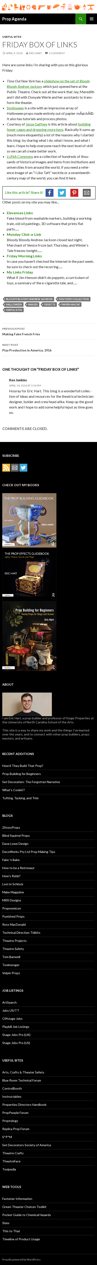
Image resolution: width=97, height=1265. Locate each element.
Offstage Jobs (12, 1018)
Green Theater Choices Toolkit (24, 1207)
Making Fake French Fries (21, 331)
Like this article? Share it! (24, 192)
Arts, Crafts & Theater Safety (23, 1072)
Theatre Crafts (13, 1153)
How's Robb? (11, 876)
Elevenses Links (20, 213)
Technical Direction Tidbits (21, 932)
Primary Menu (91, 18)
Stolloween (15, 108)
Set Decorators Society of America (26, 1145)
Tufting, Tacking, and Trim (20, 798)
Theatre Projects (14, 941)
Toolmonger (10, 965)
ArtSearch (9, 1002)
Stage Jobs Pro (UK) (16, 1035)
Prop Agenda (14, 18)
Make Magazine (13, 892)
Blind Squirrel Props (16, 835)
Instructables (11, 1096)
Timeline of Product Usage (21, 1239)
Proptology (10, 1121)
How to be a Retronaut (18, 868)
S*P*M (7, 1137)
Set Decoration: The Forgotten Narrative (31, 782)
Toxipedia (9, 1169)
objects (49, 304)
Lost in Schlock (12, 884)
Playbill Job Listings (15, 1027)
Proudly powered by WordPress (21, 1259)
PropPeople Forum (15, 1113)
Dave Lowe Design (15, 844)
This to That (11, 1231)
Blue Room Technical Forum (21, 1080)
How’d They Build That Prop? (22, 766)
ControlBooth (12, 1088)
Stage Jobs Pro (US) (16, 1043)
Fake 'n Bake (11, 860)
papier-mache (71, 304)
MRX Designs (11, 900)
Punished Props (13, 916)
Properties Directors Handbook (24, 1104)
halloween (14, 304)
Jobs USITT (10, 1010)
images (33, 304)
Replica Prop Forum (15, 1129)
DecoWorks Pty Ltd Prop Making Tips (28, 852)
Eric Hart (35, 53)
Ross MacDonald (14, 924)
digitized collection (74, 299)
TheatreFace (11, 1161)
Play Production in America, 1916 (26, 347)
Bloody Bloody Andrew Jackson (29, 299)
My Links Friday (20, 272)
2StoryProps (11, 827)
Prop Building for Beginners (21, 774)
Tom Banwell (11, 957)
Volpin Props (11, 973)
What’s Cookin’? (13, 790)
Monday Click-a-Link (24, 234)
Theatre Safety (13, 949)
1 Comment (57, 53)
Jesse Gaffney (36, 124)
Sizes (5, 1223)
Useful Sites (11, 36)
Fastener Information (17, 1199)
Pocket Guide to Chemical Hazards (26, 1215)
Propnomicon (11, 908)
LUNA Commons (20, 156)
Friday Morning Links (24, 256)
